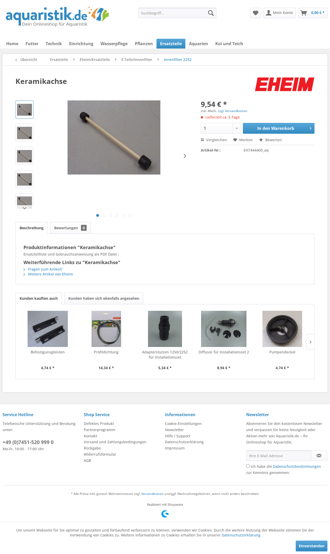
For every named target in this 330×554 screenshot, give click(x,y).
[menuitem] (177, 13)
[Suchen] (210, 13)
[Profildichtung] (106, 329)
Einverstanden (311, 545)
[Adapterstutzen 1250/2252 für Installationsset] (165, 329)
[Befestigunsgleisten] (47, 329)
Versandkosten (152, 494)
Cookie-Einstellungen (183, 423)
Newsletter (174, 429)
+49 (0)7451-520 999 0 (28, 442)
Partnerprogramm (99, 429)
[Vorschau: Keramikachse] (24, 109)
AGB (87, 460)
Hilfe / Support (177, 435)
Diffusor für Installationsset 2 (224, 352)
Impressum (175, 448)
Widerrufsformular (100, 454)
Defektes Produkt (99, 423)
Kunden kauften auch (39, 298)
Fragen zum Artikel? (44, 269)
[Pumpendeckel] (282, 329)
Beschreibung (32, 227)
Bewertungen (69, 227)
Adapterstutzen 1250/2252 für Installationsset (165, 355)
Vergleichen (216, 139)
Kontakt (90, 435)
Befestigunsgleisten (48, 352)
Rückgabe (92, 448)
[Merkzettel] (255, 13)
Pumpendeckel (282, 352)
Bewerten (273, 139)
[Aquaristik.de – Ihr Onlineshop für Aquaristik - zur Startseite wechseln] (57, 16)
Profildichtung (106, 352)
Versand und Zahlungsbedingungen (115, 441)
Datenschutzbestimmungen (297, 466)
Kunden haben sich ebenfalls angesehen (103, 298)
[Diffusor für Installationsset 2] (223, 329)
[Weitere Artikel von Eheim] (285, 86)
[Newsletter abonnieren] (319, 455)
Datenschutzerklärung (184, 441)
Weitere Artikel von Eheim (50, 274)
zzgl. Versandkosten (233, 111)
